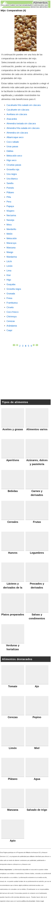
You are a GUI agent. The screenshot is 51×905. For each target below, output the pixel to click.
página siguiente (34, 345)
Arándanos (12, 326)
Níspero (10, 211)
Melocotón (12, 238)
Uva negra (12, 174)
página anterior (16, 345)
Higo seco (11, 160)
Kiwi (9, 275)
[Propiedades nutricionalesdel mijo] (25, 33)
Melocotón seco (14, 155)
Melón (9, 234)
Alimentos (40, 2)
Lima (9, 270)
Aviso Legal (40, 901)
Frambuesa (12, 303)
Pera (9, 201)
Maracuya (11, 243)
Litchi (9, 261)
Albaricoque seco (15, 137)
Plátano (10, 192)
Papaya (10, 206)
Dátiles (10, 151)
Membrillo (11, 229)
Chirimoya (11, 316)
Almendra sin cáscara (17, 132)
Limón (9, 266)
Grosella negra (14, 289)
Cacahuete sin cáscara (18, 109)
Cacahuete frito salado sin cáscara (24, 105)
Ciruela (10, 307)
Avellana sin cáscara (17, 114)
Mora (9, 224)
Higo (9, 280)
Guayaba (11, 284)
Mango (10, 252)
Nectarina (11, 215)
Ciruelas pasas (14, 165)
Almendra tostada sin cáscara (21, 123)
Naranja (10, 220)
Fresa (9, 298)
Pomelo (10, 188)
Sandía (10, 183)
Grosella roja (13, 169)
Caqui (9, 330)
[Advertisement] (25, 373)
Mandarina (12, 257)
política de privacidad (28, 901)
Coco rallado (13, 142)
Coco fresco (12, 312)
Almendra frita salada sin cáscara (23, 128)
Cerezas (11, 321)
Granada (11, 293)
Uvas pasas (12, 146)
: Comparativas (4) (13, 10)
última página (37, 345)
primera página (14, 345)
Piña (9, 197)
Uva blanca (12, 178)
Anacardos (12, 119)
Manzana (11, 247)
